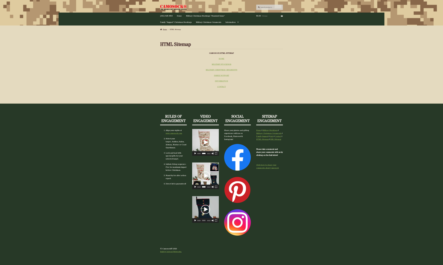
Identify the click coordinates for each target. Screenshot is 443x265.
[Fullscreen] (216, 153)
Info (271, 136)
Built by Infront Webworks (170, 251)
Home (179, 16)
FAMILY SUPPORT (221, 75)
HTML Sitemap (262, 139)
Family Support (262, 136)
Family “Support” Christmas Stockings (176, 22)
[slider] (203, 153)
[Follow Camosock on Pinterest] (237, 190)
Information (230, 22)
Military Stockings (270, 130)
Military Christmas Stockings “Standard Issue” (205, 16)
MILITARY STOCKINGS (221, 64)
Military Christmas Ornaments (208, 22)
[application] (205, 142)
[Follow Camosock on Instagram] (237, 222)
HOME (221, 58)
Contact (278, 136)
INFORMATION (221, 81)
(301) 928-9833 (166, 16)
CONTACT (221, 86)
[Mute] (213, 153)
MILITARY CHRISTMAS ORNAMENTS (221, 70)
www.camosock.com (174, 133)
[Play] (195, 153)
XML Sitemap (275, 139)
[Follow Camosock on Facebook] (237, 157)
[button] (205, 142)
